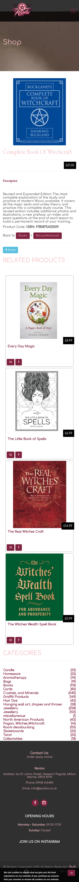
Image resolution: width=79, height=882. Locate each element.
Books (22, 235)
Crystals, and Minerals (21, 693)
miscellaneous (14, 716)
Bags (7, 681)
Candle (8, 670)
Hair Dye (10, 700)
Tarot (7, 735)
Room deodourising (18, 727)
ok (71, 873)
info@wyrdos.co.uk (44, 788)
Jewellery (10, 708)
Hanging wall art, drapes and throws (32, 704)
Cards (7, 689)
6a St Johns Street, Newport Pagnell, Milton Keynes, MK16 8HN (46, 775)
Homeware (12, 674)
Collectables (12, 738)
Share (11, 249)
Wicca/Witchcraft (47, 235)
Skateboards (13, 731)
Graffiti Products (16, 697)
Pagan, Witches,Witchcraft (23, 723)
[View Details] (10, 362)
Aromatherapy (14, 677)
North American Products (23, 719)
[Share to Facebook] (18, 362)
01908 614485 (44, 782)
